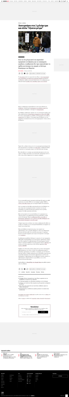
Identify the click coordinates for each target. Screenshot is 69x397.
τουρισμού (22, 235)
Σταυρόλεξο (34, 298)
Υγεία (2, 385)
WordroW (42, 298)
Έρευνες (2, 387)
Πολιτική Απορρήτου (21, 379)
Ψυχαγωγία (2, 384)
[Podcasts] (63, 1)
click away (37, 147)
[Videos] (61, 1)
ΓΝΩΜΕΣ (29, 1)
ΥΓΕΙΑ (49, 1)
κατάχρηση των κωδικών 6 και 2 (38, 108)
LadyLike (37, 379)
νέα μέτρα (22, 77)
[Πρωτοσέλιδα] (59, 1)
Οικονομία (2, 381)
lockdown (20, 108)
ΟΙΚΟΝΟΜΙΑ (20, 1)
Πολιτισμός (2, 382)
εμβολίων (46, 242)
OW (36, 381)
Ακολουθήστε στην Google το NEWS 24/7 (26, 294)
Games (23, 298)
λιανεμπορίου (40, 109)
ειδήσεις (25, 263)
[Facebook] (19, 73)
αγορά (20, 117)
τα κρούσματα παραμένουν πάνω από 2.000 (38, 114)
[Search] (67, 1)
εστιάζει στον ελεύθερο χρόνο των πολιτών (36, 81)
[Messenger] (25, 73)
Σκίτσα (11, 376)
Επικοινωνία (20, 381)
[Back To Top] (66, 395)
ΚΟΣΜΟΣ (25, 1)
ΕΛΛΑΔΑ (11, 1)
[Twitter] (22, 73)
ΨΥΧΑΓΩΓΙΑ (44, 1)
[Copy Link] (27, 73)
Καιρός (52, 1)
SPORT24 (37, 376)
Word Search (47, 298)
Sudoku (38, 298)
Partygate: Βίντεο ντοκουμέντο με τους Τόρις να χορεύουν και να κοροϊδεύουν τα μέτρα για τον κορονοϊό (33, 279)
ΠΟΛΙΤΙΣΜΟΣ (39, 1)
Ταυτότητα (19, 376)
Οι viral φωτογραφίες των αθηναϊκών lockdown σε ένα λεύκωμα (33, 281)
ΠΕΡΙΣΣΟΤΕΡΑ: (21, 276)
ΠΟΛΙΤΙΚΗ (15, 1)
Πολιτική (2, 376)
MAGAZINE (34, 1)
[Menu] (1, 1)
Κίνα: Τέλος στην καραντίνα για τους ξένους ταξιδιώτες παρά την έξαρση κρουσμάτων (33, 286)
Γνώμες (2, 379)
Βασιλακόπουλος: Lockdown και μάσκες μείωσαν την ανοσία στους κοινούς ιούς (34, 289)
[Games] (65, 1)
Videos (11, 379)
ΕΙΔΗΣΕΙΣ (56, 1)
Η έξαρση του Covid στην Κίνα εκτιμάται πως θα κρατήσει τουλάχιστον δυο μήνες (34, 283)
